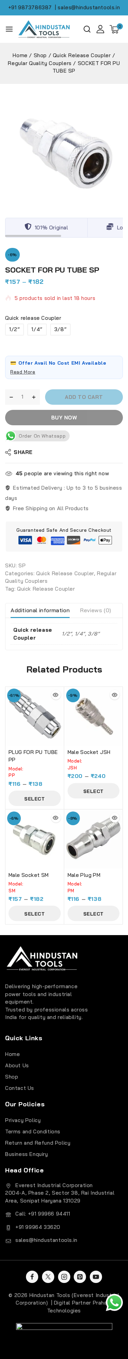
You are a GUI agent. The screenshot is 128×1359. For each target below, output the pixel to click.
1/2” (14, 329)
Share (23, 452)
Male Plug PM (84, 875)
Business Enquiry (26, 1154)
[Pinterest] (80, 1277)
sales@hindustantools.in (46, 1240)
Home (12, 1054)
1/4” (36, 329)
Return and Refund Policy (37, 1143)
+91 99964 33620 (37, 1227)
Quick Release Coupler (65, 573)
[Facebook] (32, 1277)
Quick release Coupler (33, 318)
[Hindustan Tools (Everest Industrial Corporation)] (44, 29)
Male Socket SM (29, 875)
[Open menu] (9, 29)
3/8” (60, 329)
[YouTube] (96, 1277)
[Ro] (64, 148)
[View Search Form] (87, 29)
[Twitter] (48, 1277)
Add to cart (84, 397)
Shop (11, 1076)
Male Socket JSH (89, 752)
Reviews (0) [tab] (95, 610)
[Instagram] (64, 1277)
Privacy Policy (23, 1120)
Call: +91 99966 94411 (42, 1213)
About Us (17, 1065)
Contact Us (19, 1088)
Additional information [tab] (40, 610)
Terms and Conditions (32, 1131)
